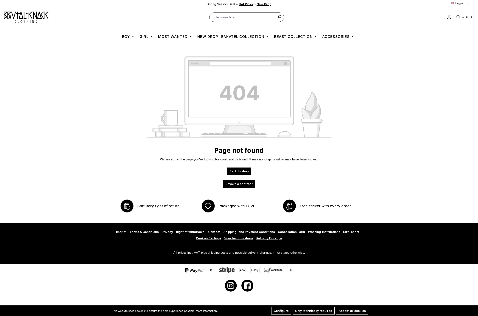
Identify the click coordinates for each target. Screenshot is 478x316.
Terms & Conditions (144, 232)
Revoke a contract (239, 184)
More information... (207, 310)
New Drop (264, 4)
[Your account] (449, 17)
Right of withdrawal (190, 232)
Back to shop (239, 171)
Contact (214, 232)
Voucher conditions (238, 238)
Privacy (167, 232)
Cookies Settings (208, 238)
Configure (281, 311)
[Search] (279, 16)
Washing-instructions (324, 232)
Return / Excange (269, 238)
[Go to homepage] (26, 17)
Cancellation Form (291, 232)
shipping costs (218, 252)
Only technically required (313, 311)
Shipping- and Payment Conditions (249, 232)
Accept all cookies (352, 311)
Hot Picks (246, 4)
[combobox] (246, 17)
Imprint (121, 232)
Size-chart (351, 232)
